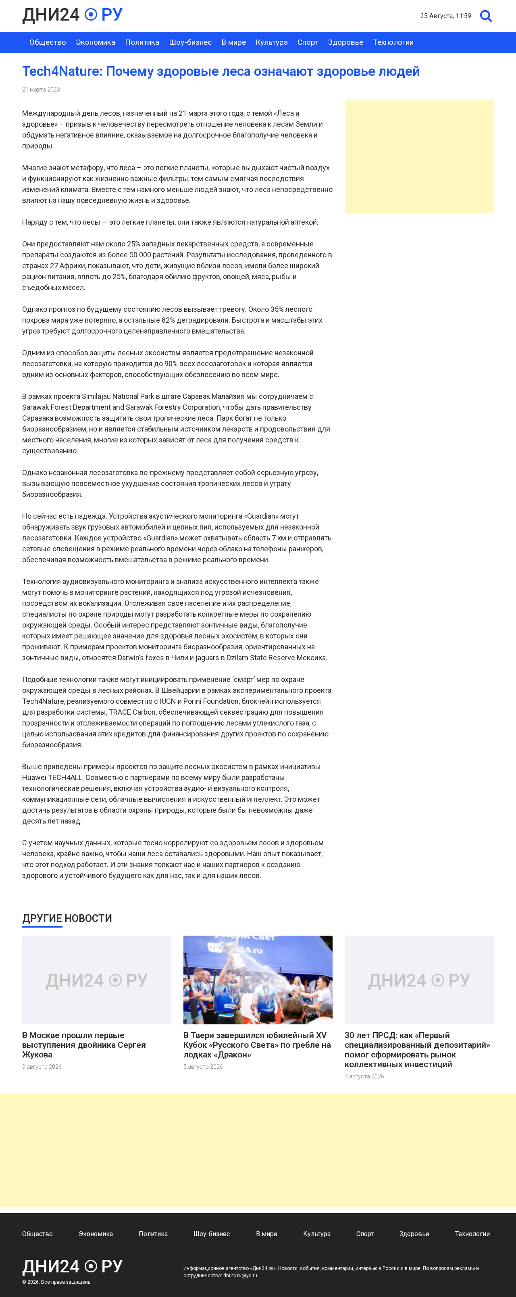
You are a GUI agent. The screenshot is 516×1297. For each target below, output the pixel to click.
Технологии (393, 42)
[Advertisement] (419, 156)
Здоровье (345, 42)
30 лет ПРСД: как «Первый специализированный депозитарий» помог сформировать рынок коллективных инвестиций (417, 1049)
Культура (272, 42)
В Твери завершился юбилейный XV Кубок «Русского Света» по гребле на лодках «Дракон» (257, 1044)
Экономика (95, 42)
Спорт (308, 42)
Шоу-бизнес (190, 42)
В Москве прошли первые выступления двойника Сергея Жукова (84, 1044)
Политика (142, 42)
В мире (233, 42)
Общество (47, 42)
